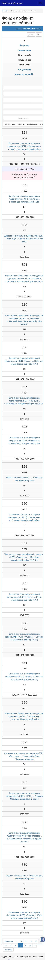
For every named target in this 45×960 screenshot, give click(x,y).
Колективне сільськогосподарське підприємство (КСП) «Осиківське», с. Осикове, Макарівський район (24, 517)
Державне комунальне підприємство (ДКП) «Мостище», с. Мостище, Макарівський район (24, 238)
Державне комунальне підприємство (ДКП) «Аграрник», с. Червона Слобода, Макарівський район (24, 756)
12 (31, 941)
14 (5, 945)
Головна (5, 10)
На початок (9, 941)
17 (20, 945)
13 (36, 941)
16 (15, 945)
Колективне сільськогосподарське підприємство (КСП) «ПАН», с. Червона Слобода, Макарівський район (24, 795)
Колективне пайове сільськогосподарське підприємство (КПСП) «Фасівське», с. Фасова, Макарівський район (24, 716)
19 (30, 945)
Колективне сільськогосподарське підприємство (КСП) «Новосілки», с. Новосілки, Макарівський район (24, 440)
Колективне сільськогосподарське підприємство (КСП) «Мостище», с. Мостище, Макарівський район (24, 198)
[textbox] (24, 118)
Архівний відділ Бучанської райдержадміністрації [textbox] (24, 124)
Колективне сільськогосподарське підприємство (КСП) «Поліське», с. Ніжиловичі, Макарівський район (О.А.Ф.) (24, 400)
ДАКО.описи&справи (12, 3)
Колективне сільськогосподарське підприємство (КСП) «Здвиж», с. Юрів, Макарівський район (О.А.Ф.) (24, 915)
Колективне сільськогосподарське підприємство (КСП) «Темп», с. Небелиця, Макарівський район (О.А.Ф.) (24, 360)
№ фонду (24, 45)
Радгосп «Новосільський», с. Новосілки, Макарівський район (24, 479)
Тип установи (24, 69)
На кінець (8, 949)
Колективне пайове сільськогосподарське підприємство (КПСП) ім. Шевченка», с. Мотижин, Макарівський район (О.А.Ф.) (24, 278)
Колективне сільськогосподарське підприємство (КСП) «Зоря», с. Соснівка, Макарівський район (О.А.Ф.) (24, 676)
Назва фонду (24, 50)
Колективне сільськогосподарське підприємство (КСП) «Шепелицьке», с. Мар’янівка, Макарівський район (24, 146)
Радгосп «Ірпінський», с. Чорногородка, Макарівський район (24, 877)
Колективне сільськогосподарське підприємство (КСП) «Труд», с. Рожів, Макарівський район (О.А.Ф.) (24, 596)
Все (31, 34)
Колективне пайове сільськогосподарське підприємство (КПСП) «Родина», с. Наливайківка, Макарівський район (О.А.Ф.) (24, 320)
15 (10, 945)
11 (26, 941)
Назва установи (22, 74)
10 (21, 941)
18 (25, 945)
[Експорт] (39, 34)
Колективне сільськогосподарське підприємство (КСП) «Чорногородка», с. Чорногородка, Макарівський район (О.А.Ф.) (24, 837)
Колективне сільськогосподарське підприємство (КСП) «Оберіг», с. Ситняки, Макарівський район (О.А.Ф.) (24, 636)
